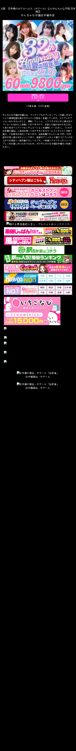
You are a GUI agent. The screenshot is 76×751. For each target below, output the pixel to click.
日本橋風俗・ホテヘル (38, 377)
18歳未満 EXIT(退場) (38, 106)
